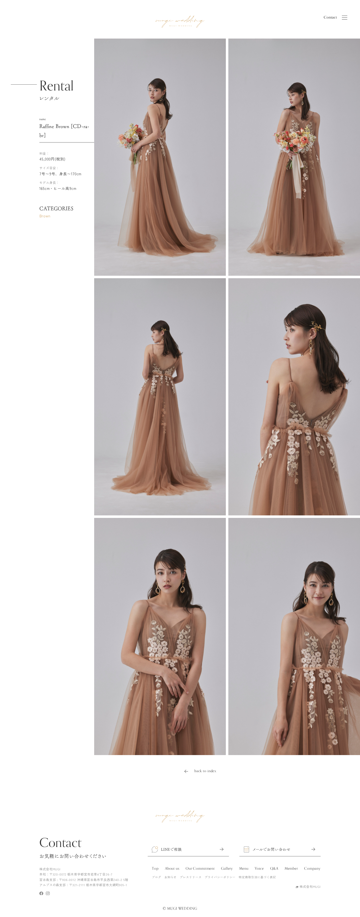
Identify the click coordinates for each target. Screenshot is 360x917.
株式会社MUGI (310, 886)
